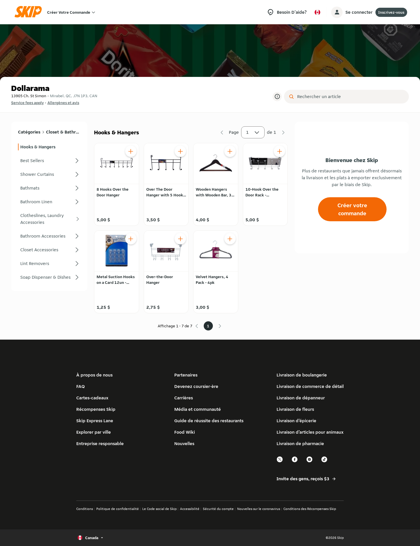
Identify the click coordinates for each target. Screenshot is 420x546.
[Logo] (30, 12)
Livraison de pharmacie (300, 444)
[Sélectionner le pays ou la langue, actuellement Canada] (317, 12)
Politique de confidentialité (117, 509)
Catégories (29, 132)
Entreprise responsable (100, 444)
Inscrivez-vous (391, 12)
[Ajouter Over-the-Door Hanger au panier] (180, 238)
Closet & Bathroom (63, 132)
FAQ (80, 386)
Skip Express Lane (94, 421)
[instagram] (309, 462)
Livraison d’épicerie (296, 421)
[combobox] (350, 96)
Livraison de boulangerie (302, 375)
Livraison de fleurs (295, 409)
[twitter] (280, 462)
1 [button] (247, 132)
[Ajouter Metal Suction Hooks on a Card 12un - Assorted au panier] (131, 238)
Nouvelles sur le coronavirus (258, 509)
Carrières (183, 398)
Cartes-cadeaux (92, 398)
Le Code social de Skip (159, 509)
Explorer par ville (93, 432)
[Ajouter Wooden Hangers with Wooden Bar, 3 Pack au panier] (230, 151)
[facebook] (294, 462)
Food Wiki (184, 432)
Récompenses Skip (95, 409)
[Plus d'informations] (277, 96)
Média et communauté (197, 409)
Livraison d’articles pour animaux (310, 432)
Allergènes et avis (63, 102)
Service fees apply (27, 102)
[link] (49, 147)
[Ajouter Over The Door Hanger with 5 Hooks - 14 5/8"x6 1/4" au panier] (180, 151)
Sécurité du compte (218, 509)
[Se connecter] (337, 12)
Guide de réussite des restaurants (208, 421)
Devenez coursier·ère (196, 386)
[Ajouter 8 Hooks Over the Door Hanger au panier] (131, 151)
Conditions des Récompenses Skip (309, 509)
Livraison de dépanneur (301, 398)
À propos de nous (94, 375)
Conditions (84, 509)
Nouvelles (184, 444)
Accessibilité (189, 509)
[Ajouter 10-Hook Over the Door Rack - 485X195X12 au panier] (279, 151)
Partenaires (185, 375)
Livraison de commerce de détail (310, 386)
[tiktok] (324, 462)
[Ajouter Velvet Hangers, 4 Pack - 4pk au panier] (230, 238)
